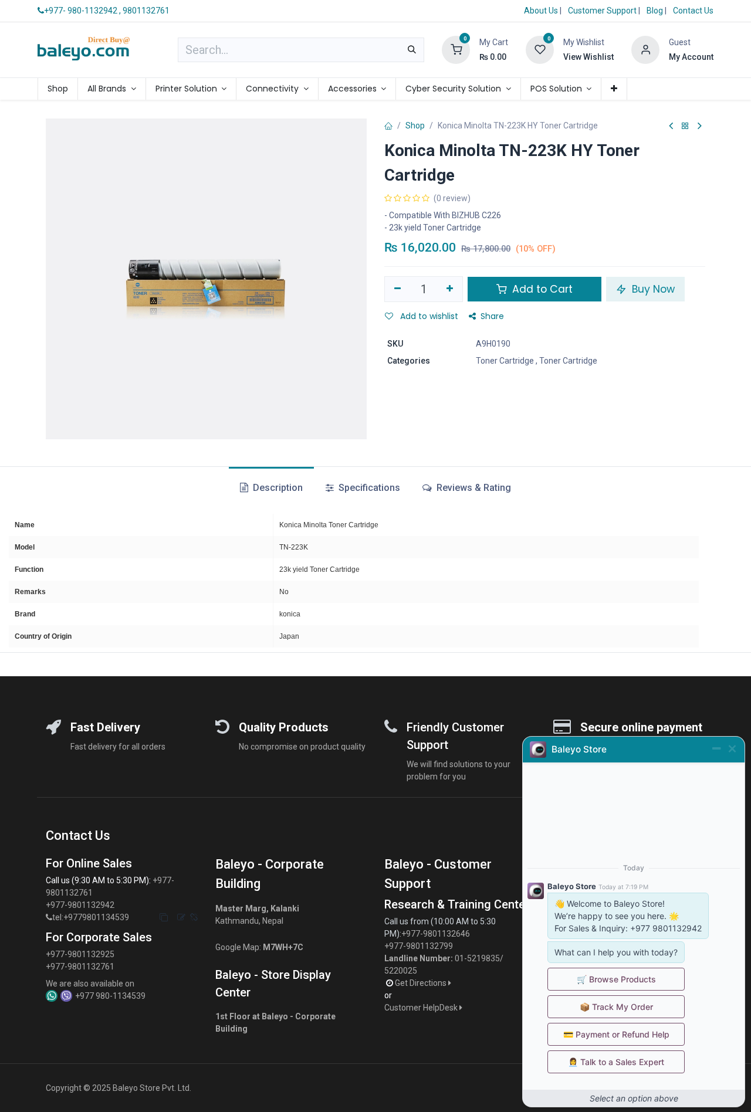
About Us (541, 10)
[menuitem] (57, 89)
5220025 (400, 970)
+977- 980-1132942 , (82, 10)
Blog (656, 10)
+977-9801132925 (80, 954)
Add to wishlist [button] (428, 316)
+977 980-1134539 (110, 996)
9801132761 (146, 10)
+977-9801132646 (436, 933)
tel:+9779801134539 (90, 917)
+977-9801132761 (80, 966)
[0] (456, 49)
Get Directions (421, 983)
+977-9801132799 (418, 946)
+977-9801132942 (81, 905)
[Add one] (450, 289)
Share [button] (492, 316)
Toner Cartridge (505, 360)
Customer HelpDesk (421, 1007)
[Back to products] (685, 126)
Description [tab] (277, 487)
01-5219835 (477, 958)
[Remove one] (397, 289)
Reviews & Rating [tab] (472, 487)
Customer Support (603, 10)
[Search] (412, 50)
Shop (415, 125)
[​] (49, 917)
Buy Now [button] (652, 289)
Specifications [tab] (368, 487)
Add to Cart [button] (541, 289)
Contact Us (693, 10)
